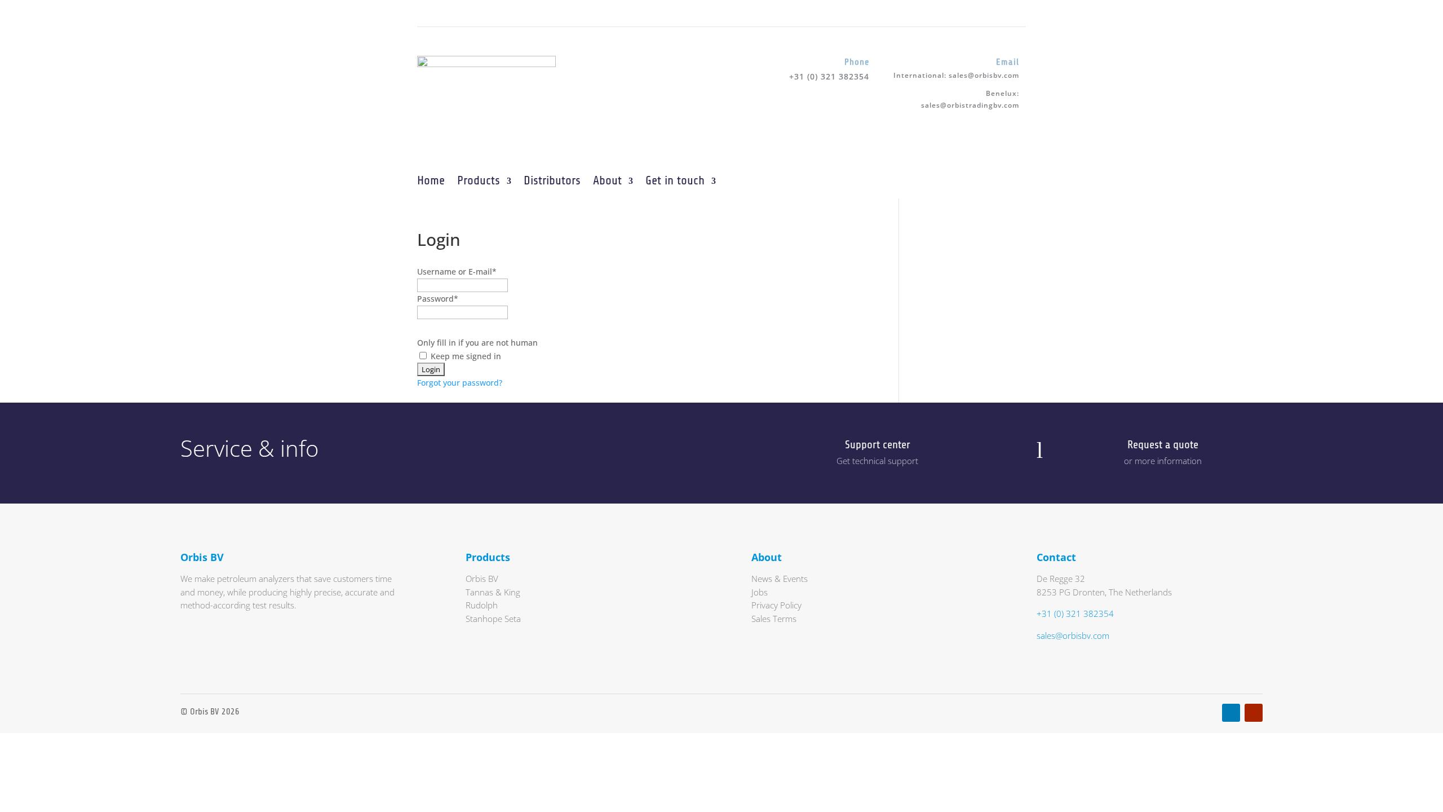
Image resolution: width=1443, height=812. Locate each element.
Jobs (759, 592)
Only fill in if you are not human (477, 342)
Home (431, 180)
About (607, 180)
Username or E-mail (457, 271)
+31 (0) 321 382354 (1075, 613)
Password (437, 298)
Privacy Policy (776, 605)
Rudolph (482, 605)
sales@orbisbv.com (984, 75)
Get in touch (675, 180)
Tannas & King (493, 592)
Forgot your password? (459, 382)
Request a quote (1162, 444)
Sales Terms (773, 618)
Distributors (552, 180)
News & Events (779, 578)
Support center (877, 444)
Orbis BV (482, 578)
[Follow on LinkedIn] (426, 13)
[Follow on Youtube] (449, 13)
